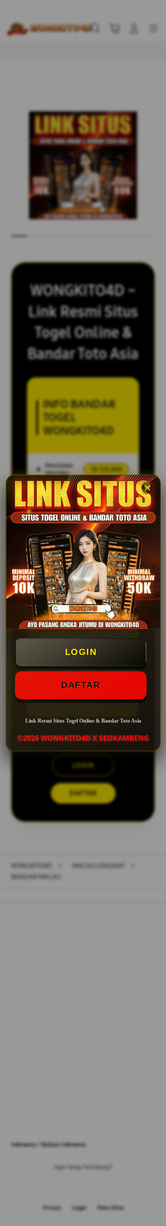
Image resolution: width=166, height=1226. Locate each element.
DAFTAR (80, 685)
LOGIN (81, 652)
